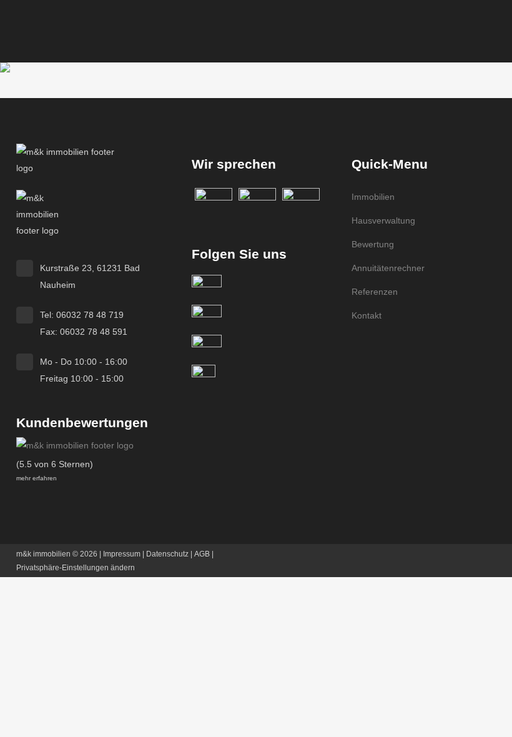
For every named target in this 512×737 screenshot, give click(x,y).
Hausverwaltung (383, 220)
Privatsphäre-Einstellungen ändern (75, 567)
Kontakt (367, 315)
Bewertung (373, 244)
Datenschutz (167, 554)
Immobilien (373, 197)
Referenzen (375, 292)
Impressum (121, 554)
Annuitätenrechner (388, 268)
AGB (202, 554)
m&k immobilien (43, 554)
